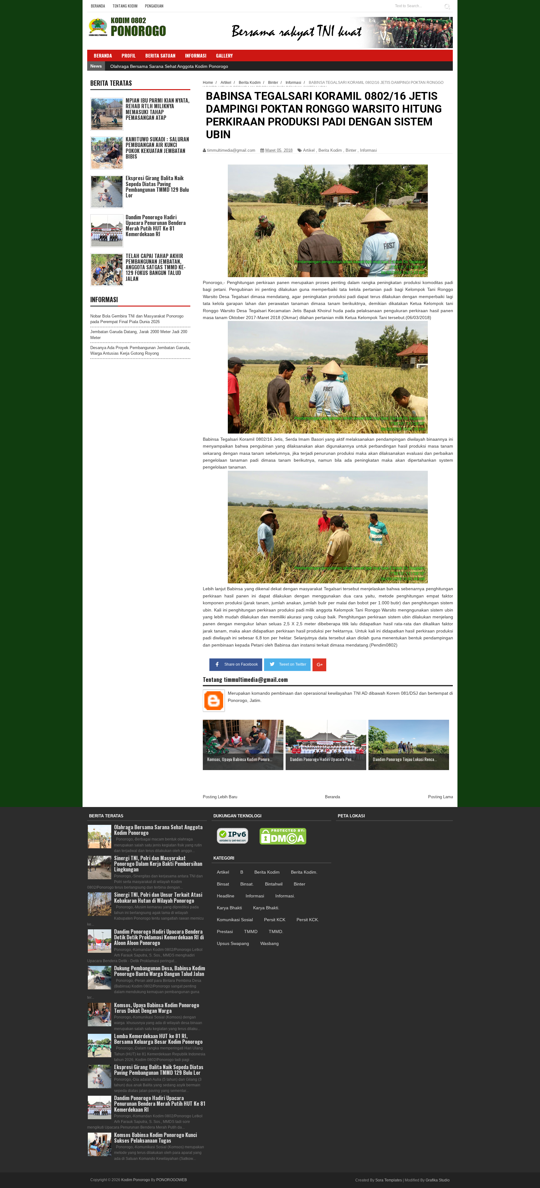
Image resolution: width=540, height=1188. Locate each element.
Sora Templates (388, 1180)
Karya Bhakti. (266, 907)
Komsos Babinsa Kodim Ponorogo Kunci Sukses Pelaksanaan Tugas (155, 1137)
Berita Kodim (330, 150)
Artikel (309, 150)
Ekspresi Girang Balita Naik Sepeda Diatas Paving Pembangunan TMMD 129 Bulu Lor (157, 186)
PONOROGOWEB (171, 1180)
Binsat (223, 883)
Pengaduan (154, 5)
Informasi (368, 150)
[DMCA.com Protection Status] (283, 836)
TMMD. (276, 931)
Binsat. (247, 883)
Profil (129, 55)
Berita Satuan (160, 55)
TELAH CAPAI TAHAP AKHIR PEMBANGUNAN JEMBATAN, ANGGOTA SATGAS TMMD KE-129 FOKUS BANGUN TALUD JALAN (156, 267)
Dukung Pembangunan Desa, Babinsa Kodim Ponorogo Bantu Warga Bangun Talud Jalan (159, 970)
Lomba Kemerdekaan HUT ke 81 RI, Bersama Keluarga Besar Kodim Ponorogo (158, 1038)
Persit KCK (274, 919)
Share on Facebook (241, 664)
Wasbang (269, 943)
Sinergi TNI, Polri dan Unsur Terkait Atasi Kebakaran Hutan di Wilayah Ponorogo (158, 897)
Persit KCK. (308, 919)
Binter (351, 150)
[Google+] (319, 664)
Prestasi (225, 931)
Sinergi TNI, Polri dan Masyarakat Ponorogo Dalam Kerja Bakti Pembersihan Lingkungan (158, 863)
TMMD (251, 931)
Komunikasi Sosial (235, 919)
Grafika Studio (438, 1180)
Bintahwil (273, 883)
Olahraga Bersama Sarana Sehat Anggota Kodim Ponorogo (169, 66)
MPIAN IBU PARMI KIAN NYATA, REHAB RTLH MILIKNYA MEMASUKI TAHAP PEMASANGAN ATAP (157, 109)
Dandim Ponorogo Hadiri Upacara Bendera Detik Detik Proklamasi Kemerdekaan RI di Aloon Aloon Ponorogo (159, 937)
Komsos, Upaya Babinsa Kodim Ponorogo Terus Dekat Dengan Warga (156, 1007)
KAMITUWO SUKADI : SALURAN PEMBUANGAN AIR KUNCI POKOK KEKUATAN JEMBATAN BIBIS (157, 147)
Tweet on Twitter (292, 664)
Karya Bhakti (229, 907)
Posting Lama (440, 797)
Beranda (98, 5)
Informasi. (285, 895)
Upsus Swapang (233, 943)
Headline (225, 895)
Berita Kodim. (304, 872)
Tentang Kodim (125, 5)
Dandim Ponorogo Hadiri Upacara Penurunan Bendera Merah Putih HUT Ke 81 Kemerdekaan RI (156, 225)
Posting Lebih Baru (220, 797)
